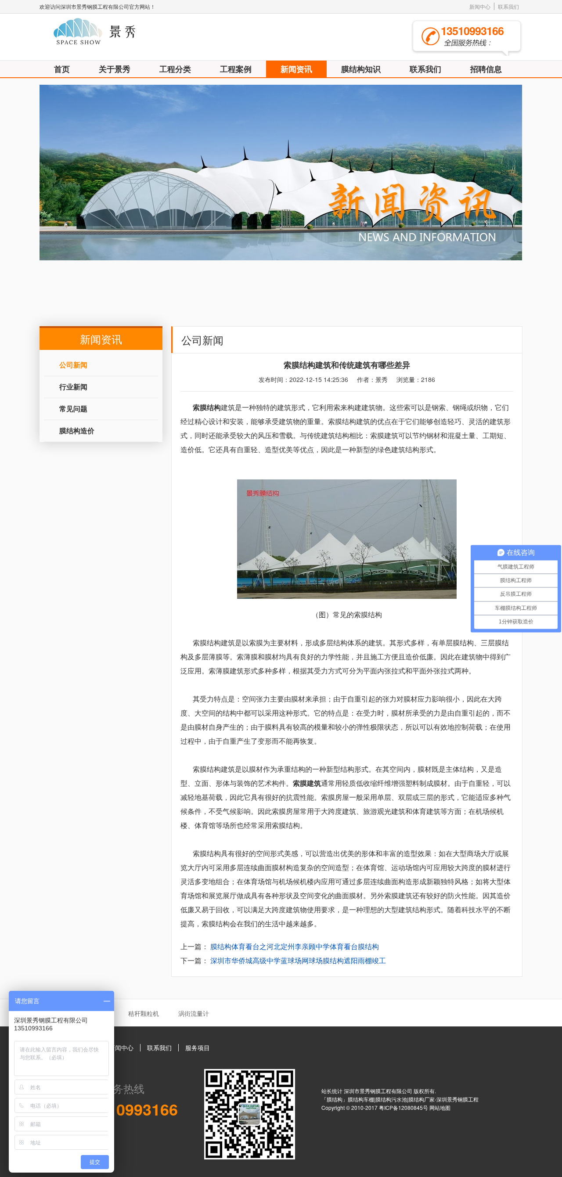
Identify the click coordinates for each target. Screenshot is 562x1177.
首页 (62, 69)
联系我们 (508, 6)
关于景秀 (114, 69)
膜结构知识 (361, 69)
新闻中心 (479, 6)
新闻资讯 (296, 69)
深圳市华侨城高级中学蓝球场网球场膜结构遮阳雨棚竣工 (298, 960)
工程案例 (236, 69)
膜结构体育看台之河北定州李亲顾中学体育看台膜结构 (294, 946)
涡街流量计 (193, 1013)
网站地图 (439, 1107)
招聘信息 (486, 69)
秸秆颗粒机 (143, 1013)
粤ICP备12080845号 (404, 1107)
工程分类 (175, 69)
